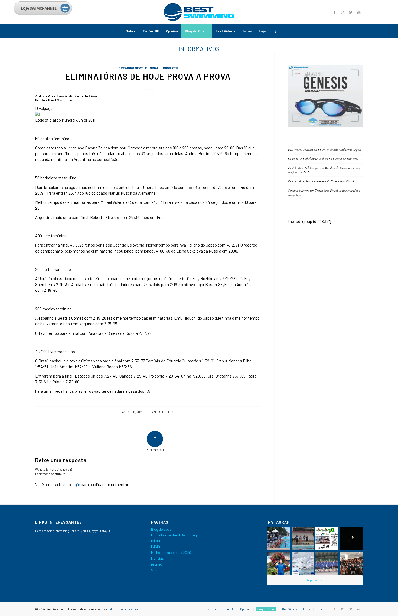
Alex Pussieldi (164, 412)
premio (156, 564)
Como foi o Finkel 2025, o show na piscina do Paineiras (323, 158)
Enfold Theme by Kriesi (122, 609)
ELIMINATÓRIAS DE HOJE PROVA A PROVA (148, 76)
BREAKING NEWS (131, 68)
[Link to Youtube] (359, 12)
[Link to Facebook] (334, 12)
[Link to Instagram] (342, 12)
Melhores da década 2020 (171, 553)
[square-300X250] (325, 126)
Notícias (157, 558)
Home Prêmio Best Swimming (174, 535)
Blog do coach (162, 529)
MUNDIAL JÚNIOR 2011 (161, 68)
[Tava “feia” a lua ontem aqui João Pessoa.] (351, 538)
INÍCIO (155, 541)
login (76, 484)
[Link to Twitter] (351, 12)
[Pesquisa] (272, 31)
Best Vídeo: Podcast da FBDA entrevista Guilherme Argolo (325, 150)
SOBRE (156, 570)
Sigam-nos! (314, 580)
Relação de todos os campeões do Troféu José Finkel (321, 181)
